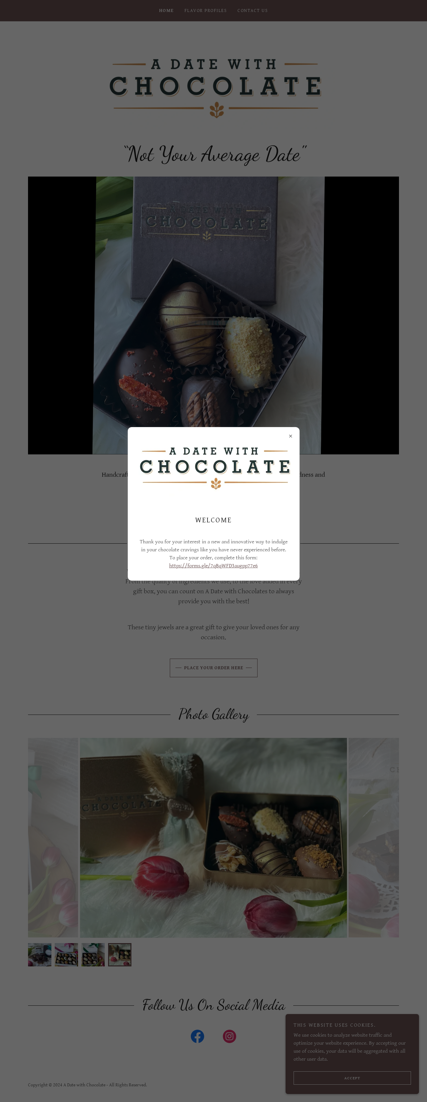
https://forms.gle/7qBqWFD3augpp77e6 (213, 566)
